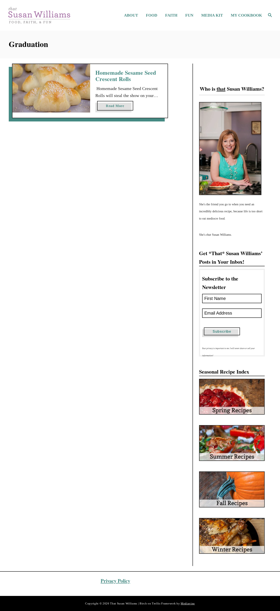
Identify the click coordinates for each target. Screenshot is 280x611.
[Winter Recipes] (232, 536)
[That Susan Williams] (39, 15)
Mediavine (188, 603)
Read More (116, 107)
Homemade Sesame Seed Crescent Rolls (125, 75)
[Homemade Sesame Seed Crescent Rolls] (51, 88)
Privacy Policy (115, 580)
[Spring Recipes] (232, 397)
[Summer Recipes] (232, 443)
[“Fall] (232, 489)
